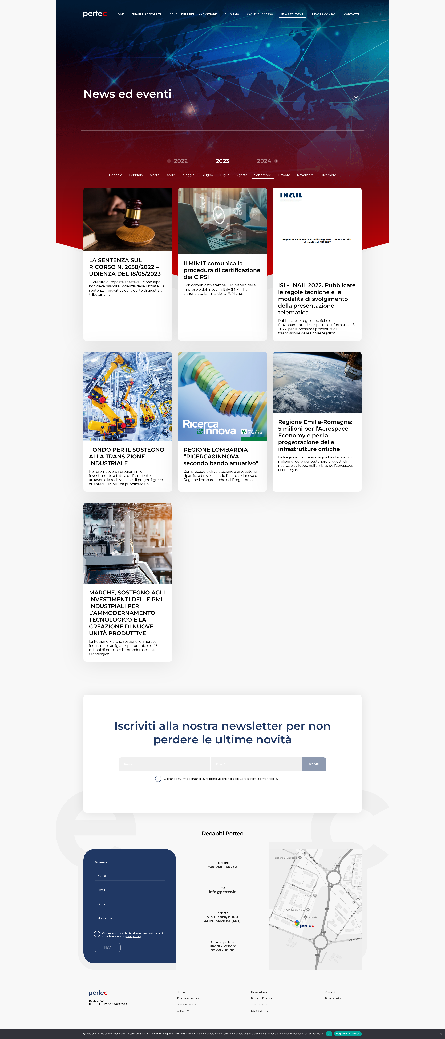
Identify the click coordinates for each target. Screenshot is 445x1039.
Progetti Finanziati (262, 998)
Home (120, 14)
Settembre (262, 175)
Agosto (241, 175)
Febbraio (136, 175)
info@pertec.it (222, 892)
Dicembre (328, 175)
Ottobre (284, 175)
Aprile (171, 175)
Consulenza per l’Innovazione (193, 14)
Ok (329, 1033)
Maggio (189, 175)
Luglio (224, 175)
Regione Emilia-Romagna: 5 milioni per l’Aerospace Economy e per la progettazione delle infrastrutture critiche (315, 435)
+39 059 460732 (222, 867)
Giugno (207, 175)
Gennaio (115, 175)
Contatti (351, 14)
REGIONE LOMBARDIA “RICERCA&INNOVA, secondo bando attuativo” (221, 456)
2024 (264, 160)
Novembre (305, 175)
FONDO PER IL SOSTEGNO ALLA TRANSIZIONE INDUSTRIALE (126, 456)
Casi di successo (260, 14)
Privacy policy (333, 998)
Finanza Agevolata (146, 14)
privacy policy (269, 778)
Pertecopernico (186, 1004)
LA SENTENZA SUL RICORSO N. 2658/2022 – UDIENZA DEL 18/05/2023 (125, 267)
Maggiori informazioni (348, 1033)
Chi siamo (231, 14)
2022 (181, 160)
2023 (222, 160)
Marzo (155, 175)
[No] (440, 1034)
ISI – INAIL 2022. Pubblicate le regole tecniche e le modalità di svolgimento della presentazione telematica (317, 299)
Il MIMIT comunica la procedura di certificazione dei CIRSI (222, 270)
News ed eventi (292, 14)
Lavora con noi (324, 14)
